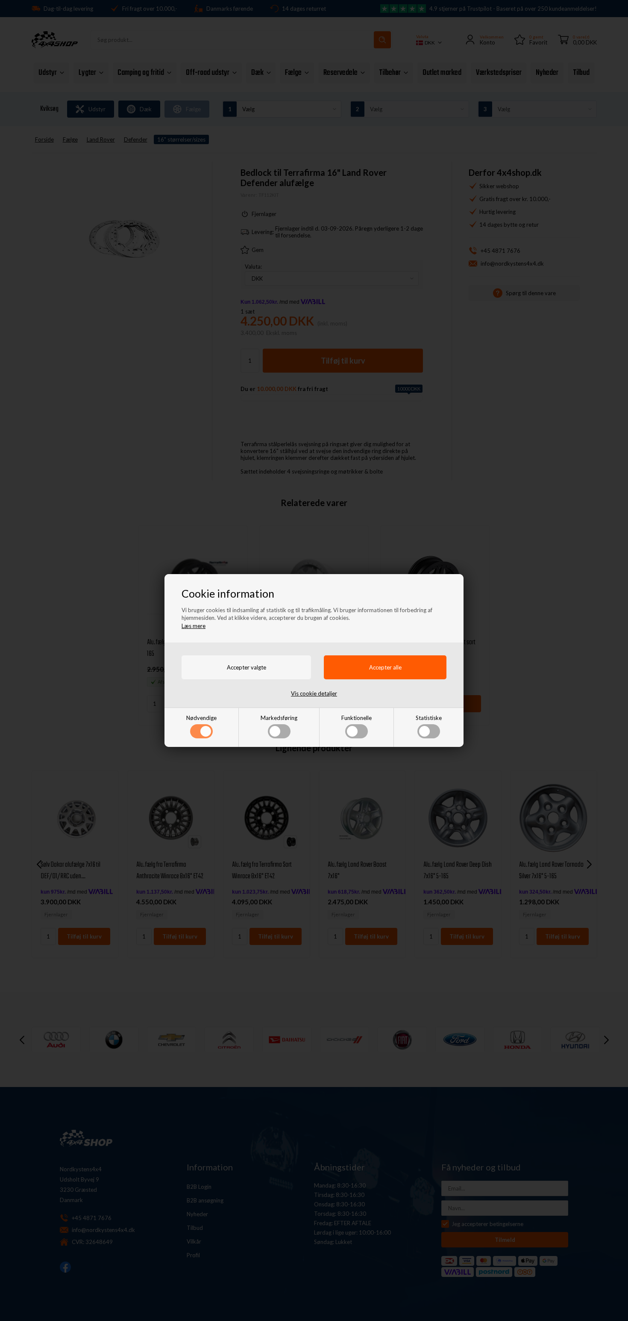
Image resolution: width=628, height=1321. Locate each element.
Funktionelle (356, 717)
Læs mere (193, 625)
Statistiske (429, 717)
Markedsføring (279, 717)
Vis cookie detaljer (314, 693)
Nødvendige (201, 717)
